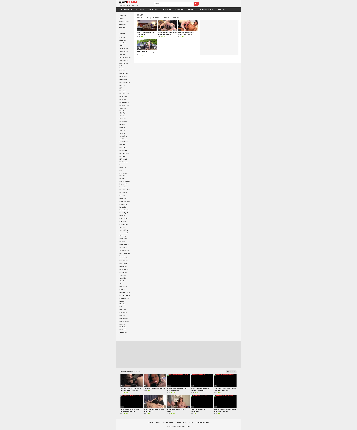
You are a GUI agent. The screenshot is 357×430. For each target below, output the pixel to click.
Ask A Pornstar (123, 63)
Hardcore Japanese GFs (123, 257)
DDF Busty (122, 156)
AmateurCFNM (123, 51)
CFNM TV (122, 124)
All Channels (123, 332)
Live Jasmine (123, 309)
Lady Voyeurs (123, 286)
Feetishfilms (123, 204)
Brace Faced (123, 96)
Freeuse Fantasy (124, 218)
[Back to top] (350, 424)
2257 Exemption (168, 422)
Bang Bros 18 (123, 71)
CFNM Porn (126, 9)
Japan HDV (122, 278)
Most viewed (125, 21)
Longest (123, 24)
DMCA (158, 422)
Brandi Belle (122, 99)
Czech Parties (123, 139)
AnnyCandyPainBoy (125, 57)
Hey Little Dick (123, 261)
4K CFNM (122, 37)
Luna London (123, 312)
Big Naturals (123, 91)
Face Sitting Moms (124, 190)
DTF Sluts (122, 165)
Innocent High (123, 272)
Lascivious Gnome (124, 295)
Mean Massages (124, 321)
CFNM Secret (123, 116)
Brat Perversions (124, 102)
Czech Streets (123, 142)
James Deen (123, 275)
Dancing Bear (123, 150)
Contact (150, 422)
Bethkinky (122, 85)
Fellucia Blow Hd (124, 210)
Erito (120, 170)
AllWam (121, 46)
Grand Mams (123, 247)
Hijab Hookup (123, 263)
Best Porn (180, 9)
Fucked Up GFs (123, 224)
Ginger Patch (123, 238)
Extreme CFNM (123, 184)
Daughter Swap (124, 153)
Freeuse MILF (123, 221)
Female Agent (123, 213)
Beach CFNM (123, 79)
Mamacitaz (122, 315)
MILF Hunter (122, 330)
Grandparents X (124, 250)
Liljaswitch (122, 304)
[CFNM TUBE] (128, 2)
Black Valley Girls (124, 94)
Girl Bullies (122, 241)
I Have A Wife (123, 266)
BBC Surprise (123, 76)
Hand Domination (124, 253)
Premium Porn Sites (202, 422)
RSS (191, 422)
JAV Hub (121, 284)
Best (122, 18)
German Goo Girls (124, 233)
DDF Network (123, 159)
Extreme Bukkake (124, 181)
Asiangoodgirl (123, 60)
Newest (123, 16)
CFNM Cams (221, 9)
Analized (122, 54)
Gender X (122, 227)
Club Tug (122, 130)
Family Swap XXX (124, 201)
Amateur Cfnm (123, 48)
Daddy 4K (122, 147)
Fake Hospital (123, 192)
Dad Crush (122, 144)
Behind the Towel (124, 82)
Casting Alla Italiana (122, 109)
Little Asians (123, 307)
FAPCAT (193, 9)
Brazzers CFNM (124, 105)
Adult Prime (122, 43)
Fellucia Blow (123, 207)
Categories (154, 9)
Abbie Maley (123, 40)
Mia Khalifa (122, 327)
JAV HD (121, 281)
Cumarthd (122, 133)
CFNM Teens (123, 121)
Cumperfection (123, 136)
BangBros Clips (123, 73)
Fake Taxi (122, 195)
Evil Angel (122, 178)
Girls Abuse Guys (124, 244)
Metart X (122, 324)
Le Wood (121, 301)
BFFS (120, 88)
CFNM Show (123, 119)
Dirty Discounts (123, 162)
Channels (141, 9)
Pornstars (167, 9)
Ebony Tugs (122, 167)
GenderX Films (123, 230)
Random (123, 27)
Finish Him (122, 215)
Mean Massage (123, 318)
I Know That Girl (123, 269)
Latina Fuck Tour (124, 298)
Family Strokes (123, 198)
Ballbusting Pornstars (122, 67)
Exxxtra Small (123, 187)
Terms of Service (181, 422)
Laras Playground (124, 292)
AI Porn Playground (206, 9)
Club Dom (122, 127)
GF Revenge (122, 236)
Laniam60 (122, 289)
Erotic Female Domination (123, 174)
